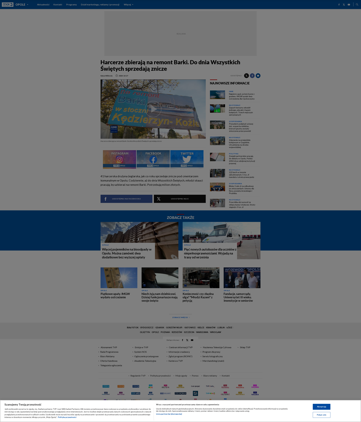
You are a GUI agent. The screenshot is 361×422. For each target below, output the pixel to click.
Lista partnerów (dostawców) (169, 414)
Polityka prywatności (67, 417)
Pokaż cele (321, 415)
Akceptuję (321, 407)
